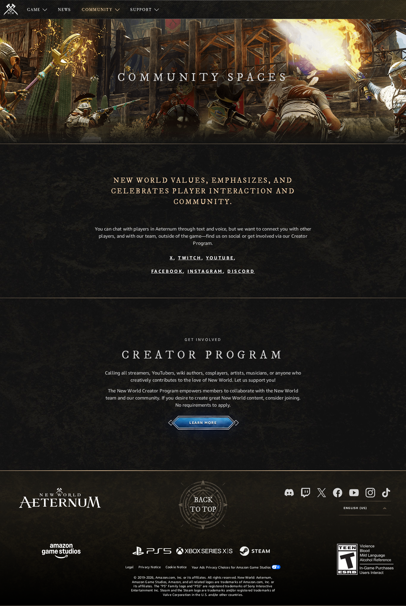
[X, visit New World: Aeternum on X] (321, 492)
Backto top (203, 505)
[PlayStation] (152, 551)
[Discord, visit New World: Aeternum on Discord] (289, 492)
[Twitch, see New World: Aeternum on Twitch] (305, 492)
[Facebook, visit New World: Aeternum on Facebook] (337, 492)
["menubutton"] (37, 9)
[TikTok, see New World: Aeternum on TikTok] (386, 492)
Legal (129, 567)
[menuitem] (37, 9)
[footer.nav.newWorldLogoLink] (60, 498)
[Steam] (255, 551)
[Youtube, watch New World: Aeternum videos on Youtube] (354, 492)
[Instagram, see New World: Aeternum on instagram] (370, 492)
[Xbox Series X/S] (204, 551)
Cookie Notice (176, 567)
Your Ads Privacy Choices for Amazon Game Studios (232, 567)
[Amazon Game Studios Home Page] (61, 552)
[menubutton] (365, 508)
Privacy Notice (150, 567)
